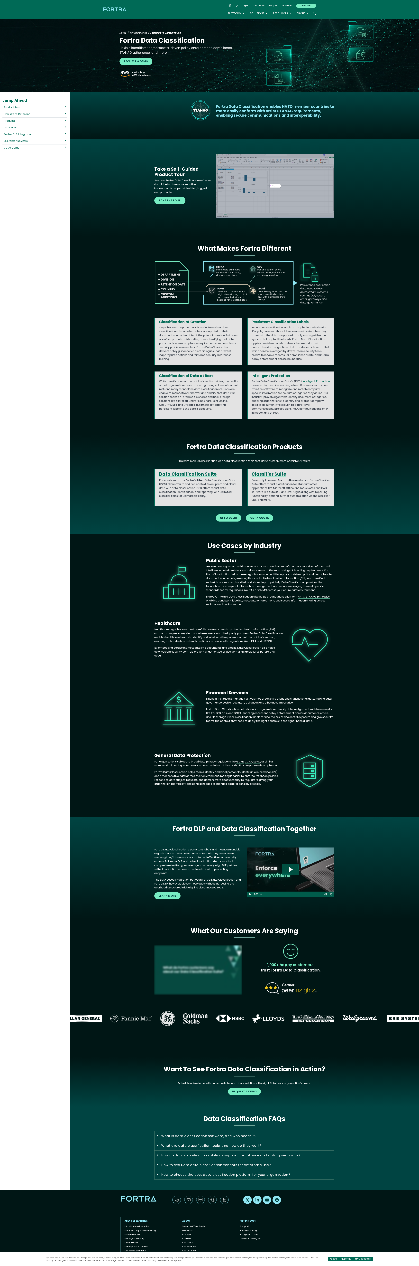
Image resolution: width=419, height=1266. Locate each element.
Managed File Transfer (136, 1246)
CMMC (262, 590)
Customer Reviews (16, 141)
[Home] (115, 9)
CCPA (248, 761)
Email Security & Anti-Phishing (140, 1230)
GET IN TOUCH (248, 1220)
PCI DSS (216, 713)
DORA (237, 713)
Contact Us (258, 5)
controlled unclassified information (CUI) (280, 578)
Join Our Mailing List (250, 1238)
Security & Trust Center (194, 1226)
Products (9, 121)
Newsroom (188, 1230)
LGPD (256, 761)
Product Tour (12, 107)
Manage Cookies (363, 1259)
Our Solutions (189, 1250)
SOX (224, 713)
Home (122, 32)
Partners (287, 5)
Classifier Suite (269, 474)
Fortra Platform (138, 32)
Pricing (306, 5)
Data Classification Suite (188, 474)
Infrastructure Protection (137, 1226)
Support (274, 5)
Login (245, 5)
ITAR (251, 590)
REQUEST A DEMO (136, 61)
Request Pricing (248, 1230)
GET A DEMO (228, 518)
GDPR (240, 761)
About (303, 13)
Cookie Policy (110, 1257)
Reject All (346, 1259)
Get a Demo (11, 148)
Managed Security (134, 1238)
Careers (186, 1238)
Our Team (187, 1242)
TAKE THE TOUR (170, 200)
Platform (236, 13)
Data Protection (133, 1234)
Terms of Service (132, 1257)
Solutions (259, 13)
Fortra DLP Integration (18, 134)
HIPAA (252, 641)
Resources (282, 13)
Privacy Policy (97, 1257)
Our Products (189, 1246)
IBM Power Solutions (135, 1250)
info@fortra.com (249, 1234)
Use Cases (10, 127)
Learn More (167, 896)
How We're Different (17, 114)
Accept (333, 1259)
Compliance (131, 1242)
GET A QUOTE (259, 518)
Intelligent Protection (316, 381)
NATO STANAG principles (314, 597)
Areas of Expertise (136, 1220)
